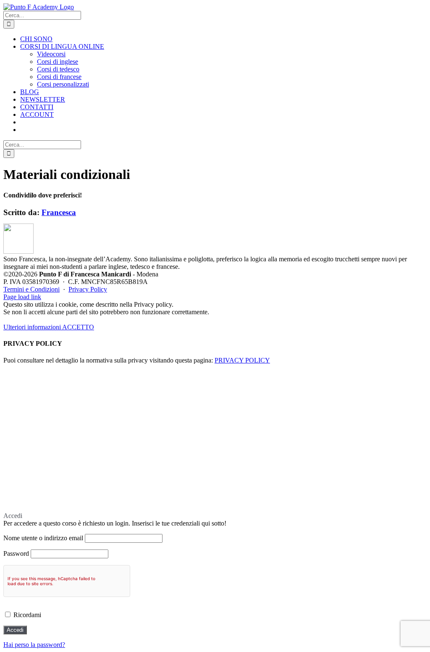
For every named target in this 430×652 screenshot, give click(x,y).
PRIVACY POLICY (242, 360)
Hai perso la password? (34, 644)
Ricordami (26, 614)
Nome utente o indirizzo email (43, 538)
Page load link (22, 296)
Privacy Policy (87, 289)
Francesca (59, 212)
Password (16, 553)
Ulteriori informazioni (32, 327)
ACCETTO (78, 327)
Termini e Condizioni (31, 289)
